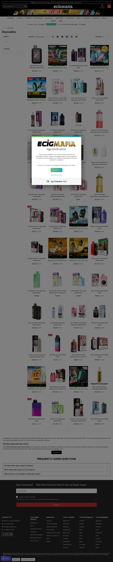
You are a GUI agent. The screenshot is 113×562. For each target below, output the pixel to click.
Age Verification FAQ (56, 175)
